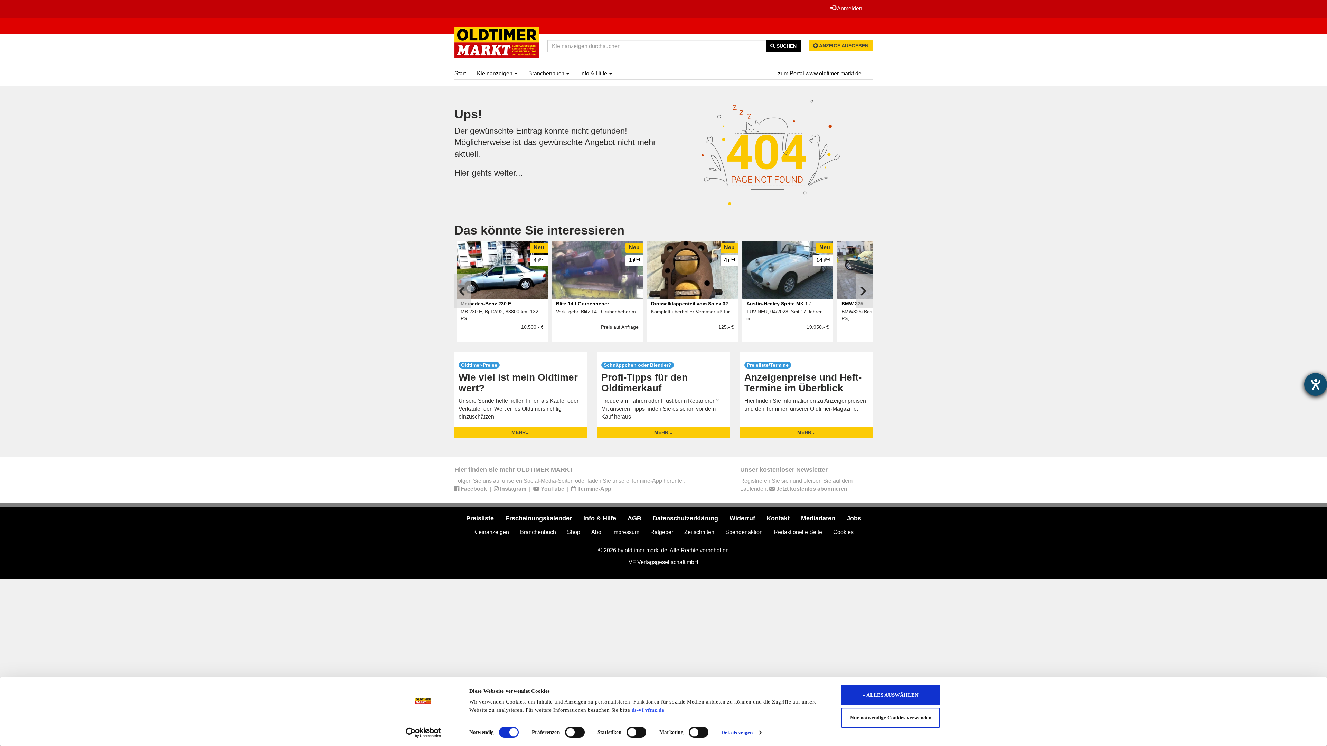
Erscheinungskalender (538, 518)
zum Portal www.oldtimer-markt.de (820, 73)
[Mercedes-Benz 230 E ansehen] (502, 270)
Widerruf (742, 518)
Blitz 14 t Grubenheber (582, 303)
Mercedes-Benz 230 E (486, 303)
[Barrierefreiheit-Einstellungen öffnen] (1315, 384)
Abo (596, 532)
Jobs (854, 518)
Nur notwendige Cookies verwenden (890, 717)
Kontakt (778, 518)
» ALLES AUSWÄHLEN (891, 695)
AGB (634, 518)
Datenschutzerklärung (685, 518)
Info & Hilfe (594, 73)
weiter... (508, 173)
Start (460, 73)
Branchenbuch (547, 73)
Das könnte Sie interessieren (539, 230)
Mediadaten (818, 518)
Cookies (843, 532)
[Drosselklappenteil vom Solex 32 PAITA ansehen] (692, 270)
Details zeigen (737, 732)
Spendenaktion (744, 532)
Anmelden (849, 8)
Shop (573, 532)
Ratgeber (661, 532)
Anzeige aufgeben (843, 45)
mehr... (520, 432)
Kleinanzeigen (495, 73)
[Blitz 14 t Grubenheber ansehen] (597, 270)
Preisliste (480, 518)
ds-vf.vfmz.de (648, 710)
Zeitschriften (699, 532)
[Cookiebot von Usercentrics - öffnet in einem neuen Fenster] (423, 732)
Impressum (625, 532)
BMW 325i (853, 303)
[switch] (575, 732)
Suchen (786, 46)
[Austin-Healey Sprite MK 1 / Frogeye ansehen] (788, 270)
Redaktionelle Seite (798, 532)
